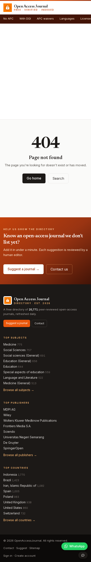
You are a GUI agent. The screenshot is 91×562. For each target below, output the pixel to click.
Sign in (7, 555)
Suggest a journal (17, 323)
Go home (34, 178)
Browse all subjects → (18, 390)
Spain (7, 491)
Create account (25, 555)
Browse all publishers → (20, 455)
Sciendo (9, 431)
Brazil (7, 480)
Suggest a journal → (23, 269)
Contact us (59, 269)
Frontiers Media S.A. (17, 426)
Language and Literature (20, 377)
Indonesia (10, 474)
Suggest (21, 548)
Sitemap (34, 548)
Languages (67, 18)
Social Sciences (14, 350)
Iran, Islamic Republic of (19, 485)
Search (58, 178)
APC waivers (45, 18)
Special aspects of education (23, 372)
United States (12, 507)
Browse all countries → (19, 520)
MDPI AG (9, 409)
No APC (8, 18)
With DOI (25, 18)
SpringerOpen (13, 448)
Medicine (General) (16, 383)
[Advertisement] (45, 71)
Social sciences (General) (21, 355)
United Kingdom (14, 502)
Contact (39, 323)
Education (10, 366)
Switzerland (11, 513)
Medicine (9, 344)
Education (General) (17, 361)
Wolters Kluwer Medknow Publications (30, 420)
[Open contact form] (83, 555)
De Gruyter (11, 442)
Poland (8, 496)
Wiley (7, 415)
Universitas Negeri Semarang (23, 437)
